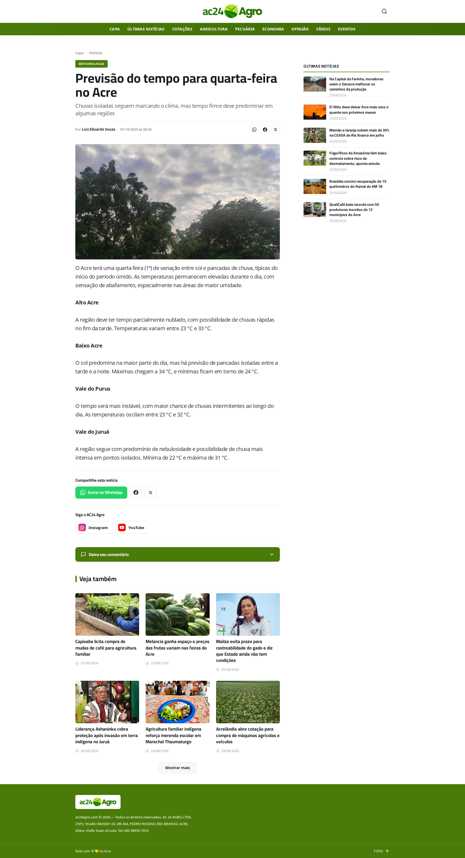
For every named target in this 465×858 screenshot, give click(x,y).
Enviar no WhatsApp (105, 492)
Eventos (346, 29)
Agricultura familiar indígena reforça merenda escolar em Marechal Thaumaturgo (173, 735)
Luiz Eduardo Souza (98, 129)
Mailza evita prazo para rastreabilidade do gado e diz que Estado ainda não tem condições (244, 651)
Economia (273, 29)
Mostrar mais (177, 767)
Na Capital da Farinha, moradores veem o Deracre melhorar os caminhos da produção (356, 84)
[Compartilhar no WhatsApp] (254, 129)
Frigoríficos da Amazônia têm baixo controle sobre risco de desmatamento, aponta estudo (358, 158)
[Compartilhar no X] (275, 129)
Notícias (95, 52)
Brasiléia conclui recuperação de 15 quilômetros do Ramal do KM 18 (357, 184)
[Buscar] (384, 11)
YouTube (136, 527)
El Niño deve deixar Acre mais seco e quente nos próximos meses (358, 109)
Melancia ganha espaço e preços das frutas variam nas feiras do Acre (177, 647)
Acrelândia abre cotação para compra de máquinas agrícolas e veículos (248, 735)
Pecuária (245, 29)
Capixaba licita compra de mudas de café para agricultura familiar (105, 647)
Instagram (98, 527)
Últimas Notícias (145, 29)
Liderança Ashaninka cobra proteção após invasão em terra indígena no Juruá (106, 735)
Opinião (300, 29)
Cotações (182, 29)
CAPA (115, 29)
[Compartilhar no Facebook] (265, 129)
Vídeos (323, 29)
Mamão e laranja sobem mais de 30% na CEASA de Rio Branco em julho (359, 133)
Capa (79, 52)
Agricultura (214, 29)
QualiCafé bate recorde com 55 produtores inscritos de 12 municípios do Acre (354, 209)
